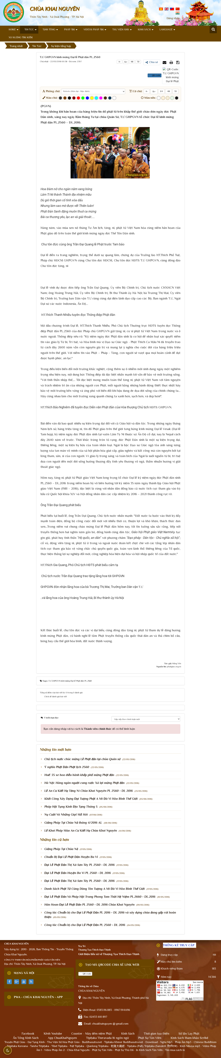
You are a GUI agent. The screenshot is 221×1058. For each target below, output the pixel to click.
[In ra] (172, 62)
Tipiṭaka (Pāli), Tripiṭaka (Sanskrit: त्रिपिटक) (152, 1046)
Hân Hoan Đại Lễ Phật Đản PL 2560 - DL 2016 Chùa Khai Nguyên (89, 904)
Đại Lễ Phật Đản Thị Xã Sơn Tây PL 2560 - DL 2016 (79, 865)
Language (166, 29)
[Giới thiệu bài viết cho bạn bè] (165, 62)
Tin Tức (29, 29)
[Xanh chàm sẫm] (110, 98)
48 (132, 61)
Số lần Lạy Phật (189, 1033)
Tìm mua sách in (175, 1050)
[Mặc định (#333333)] (60, 98)
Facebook (28, 1033)
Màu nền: (150, 97)
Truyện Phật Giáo (14, 1042)
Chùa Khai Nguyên (78, 1050)
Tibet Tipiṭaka (59, 1046)
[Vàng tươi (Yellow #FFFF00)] (92, 98)
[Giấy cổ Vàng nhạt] (163, 98)
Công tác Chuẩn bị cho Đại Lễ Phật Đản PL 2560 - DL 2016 (84, 925)
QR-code (155, 75)
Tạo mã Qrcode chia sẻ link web (112, 964)
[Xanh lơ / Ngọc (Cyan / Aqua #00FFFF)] (96, 98)
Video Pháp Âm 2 (54, 1050)
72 (138, 61)
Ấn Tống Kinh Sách (26, 1038)
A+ (125, 61)
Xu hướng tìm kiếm (21, 37)
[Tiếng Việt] (161, 8)
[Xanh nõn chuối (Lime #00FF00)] (83, 98)
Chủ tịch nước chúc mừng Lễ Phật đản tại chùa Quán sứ (82, 759)
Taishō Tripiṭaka (40, 1046)
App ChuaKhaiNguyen (62, 1038)
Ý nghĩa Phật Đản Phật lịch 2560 (66, 767)
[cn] (178, 8)
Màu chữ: (51, 97)
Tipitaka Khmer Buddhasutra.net (123, 1042)
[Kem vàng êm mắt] (168, 98)
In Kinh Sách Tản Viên (149, 1050)
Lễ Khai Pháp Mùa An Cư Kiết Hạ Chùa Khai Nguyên (80, 830)
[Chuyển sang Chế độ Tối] (7, 1050)
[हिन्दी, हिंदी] (178, 12)
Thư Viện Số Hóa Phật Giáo (63, 1042)
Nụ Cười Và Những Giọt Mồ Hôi (66, 814)
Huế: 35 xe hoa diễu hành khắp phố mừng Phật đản (79, 775)
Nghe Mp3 (166, 1042)
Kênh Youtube (53, 1033)
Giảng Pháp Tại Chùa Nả (61, 849)
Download (151, 1042)
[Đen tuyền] (69, 98)
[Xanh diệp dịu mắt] (172, 98)
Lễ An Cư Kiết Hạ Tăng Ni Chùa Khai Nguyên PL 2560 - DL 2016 (88, 790)
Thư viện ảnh (120, 29)
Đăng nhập (173, 18)
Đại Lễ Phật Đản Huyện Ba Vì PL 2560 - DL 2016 (77, 873)
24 (161, 91)
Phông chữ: (52, 91)
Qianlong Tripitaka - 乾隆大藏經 (106, 1046)
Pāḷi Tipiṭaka (77, 1046)
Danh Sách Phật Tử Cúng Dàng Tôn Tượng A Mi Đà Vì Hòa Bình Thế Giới (94, 888)
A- (119, 61)
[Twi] (172, 8)
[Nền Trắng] (159, 98)
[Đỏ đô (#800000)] (74, 98)
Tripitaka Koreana (17, 1046)
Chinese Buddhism (205, 1042)
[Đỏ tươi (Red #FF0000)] (78, 98)
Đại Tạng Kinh (36, 1042)
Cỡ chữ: (137, 91)
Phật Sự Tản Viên (149, 1038)
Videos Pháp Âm (94, 29)
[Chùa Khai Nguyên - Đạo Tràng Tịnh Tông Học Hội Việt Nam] (13, 11)
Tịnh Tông (49, 29)
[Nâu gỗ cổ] (105, 98)
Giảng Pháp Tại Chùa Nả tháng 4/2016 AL (73, 822)
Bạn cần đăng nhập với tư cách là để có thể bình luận (89, 728)
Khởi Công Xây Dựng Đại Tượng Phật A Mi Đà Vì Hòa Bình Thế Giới (91, 798)
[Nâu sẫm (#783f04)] (65, 98)
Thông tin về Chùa (88, 986)
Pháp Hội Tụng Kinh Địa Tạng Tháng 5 (71, 806)
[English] (167, 8)
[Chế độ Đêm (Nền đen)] (177, 98)
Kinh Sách (144, 29)
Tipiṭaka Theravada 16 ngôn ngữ (107, 1038)
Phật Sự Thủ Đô (124, 1050)
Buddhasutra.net (92, 1042)
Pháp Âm (69, 29)
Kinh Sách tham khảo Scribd (189, 1038)
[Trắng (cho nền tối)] (114, 98)
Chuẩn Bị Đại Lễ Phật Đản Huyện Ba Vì (71, 857)
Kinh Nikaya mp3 (190, 1046)
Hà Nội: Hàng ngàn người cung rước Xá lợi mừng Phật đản (84, 783)
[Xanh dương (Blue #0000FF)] (87, 98)
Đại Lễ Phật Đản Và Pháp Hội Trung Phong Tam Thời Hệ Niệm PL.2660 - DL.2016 (99, 896)
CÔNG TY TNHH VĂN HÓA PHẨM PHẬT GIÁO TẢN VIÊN (32, 959)
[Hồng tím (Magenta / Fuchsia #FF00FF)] (101, 98)
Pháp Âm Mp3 (183, 1042)
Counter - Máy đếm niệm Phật (91, 1033)
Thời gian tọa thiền (156, 1033)
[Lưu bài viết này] (178, 62)
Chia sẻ (153, 62)
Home (12, 29)
